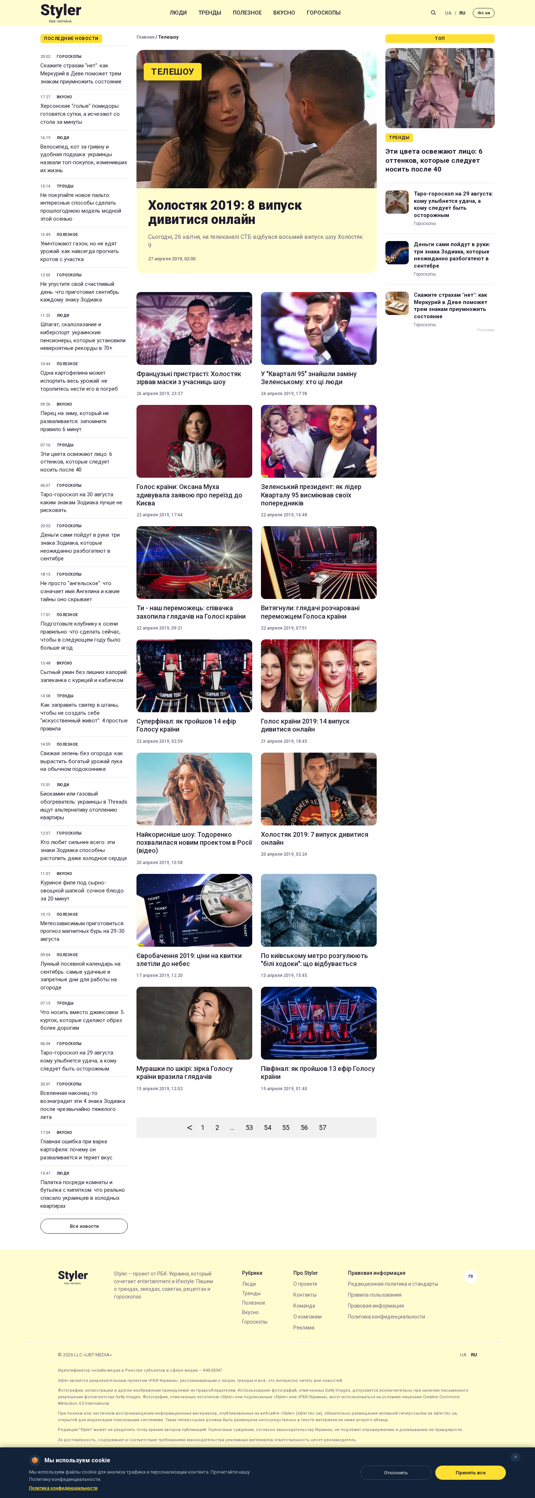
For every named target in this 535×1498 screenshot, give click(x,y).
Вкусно (284, 12)
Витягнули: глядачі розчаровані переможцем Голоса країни (310, 612)
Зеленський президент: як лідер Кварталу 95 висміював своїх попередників (311, 495)
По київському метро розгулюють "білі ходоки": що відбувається (314, 959)
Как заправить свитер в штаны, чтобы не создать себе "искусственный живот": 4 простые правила (84, 717)
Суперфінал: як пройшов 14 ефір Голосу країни (186, 725)
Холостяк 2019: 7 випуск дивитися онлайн (314, 838)
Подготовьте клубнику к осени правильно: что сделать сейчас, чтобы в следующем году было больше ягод (80, 635)
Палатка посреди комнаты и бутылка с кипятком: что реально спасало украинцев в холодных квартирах (82, 1194)
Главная (145, 37)
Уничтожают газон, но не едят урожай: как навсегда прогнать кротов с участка (79, 251)
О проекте (305, 1284)
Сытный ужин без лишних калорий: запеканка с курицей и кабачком (84, 676)
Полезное (247, 12)
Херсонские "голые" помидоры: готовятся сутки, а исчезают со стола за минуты (80, 114)
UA (448, 13)
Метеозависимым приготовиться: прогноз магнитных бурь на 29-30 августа (82, 931)
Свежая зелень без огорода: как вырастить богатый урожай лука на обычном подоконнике (81, 761)
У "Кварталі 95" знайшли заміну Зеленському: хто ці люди (309, 378)
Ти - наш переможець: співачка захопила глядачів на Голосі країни (191, 612)
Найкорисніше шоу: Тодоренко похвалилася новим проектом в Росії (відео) (194, 843)
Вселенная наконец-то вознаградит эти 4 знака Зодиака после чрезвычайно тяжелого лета (82, 1105)
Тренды (209, 12)
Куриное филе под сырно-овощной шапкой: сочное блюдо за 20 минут (82, 890)
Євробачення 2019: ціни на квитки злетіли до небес (189, 959)
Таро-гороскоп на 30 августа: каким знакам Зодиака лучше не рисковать (81, 502)
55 (285, 1127)
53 (249, 1127)
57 (322, 1127)
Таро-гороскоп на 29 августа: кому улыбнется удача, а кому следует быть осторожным (78, 1060)
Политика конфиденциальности (386, 1317)
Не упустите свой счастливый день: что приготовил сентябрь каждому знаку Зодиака (79, 292)
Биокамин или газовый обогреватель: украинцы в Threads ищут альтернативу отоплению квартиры (83, 806)
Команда (304, 1306)
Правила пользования (374, 1295)
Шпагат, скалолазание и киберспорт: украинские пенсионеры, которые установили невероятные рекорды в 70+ (83, 336)
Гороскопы (324, 12)
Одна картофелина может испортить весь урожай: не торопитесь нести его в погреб (79, 381)
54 (267, 1127)
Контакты (305, 1295)
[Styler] (61, 13)
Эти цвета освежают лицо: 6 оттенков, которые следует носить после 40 (76, 462)
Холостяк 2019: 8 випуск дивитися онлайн (225, 212)
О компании (307, 1317)
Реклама (303, 1328)
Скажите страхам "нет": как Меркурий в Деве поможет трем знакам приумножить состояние (81, 73)
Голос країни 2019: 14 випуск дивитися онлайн (305, 725)
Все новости (84, 1226)
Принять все (471, 1472)
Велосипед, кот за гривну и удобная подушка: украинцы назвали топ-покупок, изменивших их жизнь (83, 158)
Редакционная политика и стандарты (393, 1284)
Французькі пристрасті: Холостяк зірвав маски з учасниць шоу (188, 378)
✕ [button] (515, 1457)
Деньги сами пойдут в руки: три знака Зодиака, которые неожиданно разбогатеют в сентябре (80, 547)
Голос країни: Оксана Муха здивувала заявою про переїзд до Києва (189, 495)
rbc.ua (483, 13)
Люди (178, 12)
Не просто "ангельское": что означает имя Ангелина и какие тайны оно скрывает (80, 591)
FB (470, 1276)
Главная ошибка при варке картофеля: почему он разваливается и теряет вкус (76, 1149)
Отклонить (396, 1472)
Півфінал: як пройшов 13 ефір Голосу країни (318, 1072)
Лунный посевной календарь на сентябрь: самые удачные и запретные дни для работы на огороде (80, 976)
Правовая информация (376, 1306)
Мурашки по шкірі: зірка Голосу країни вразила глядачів (184, 1072)
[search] (433, 12)
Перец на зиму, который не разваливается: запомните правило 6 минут (74, 421)
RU (462, 13)
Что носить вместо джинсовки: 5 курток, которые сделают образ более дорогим (81, 1020)
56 (304, 1127)
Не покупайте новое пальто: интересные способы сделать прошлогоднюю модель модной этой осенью (80, 207)
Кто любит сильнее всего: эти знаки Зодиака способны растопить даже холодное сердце (83, 850)
